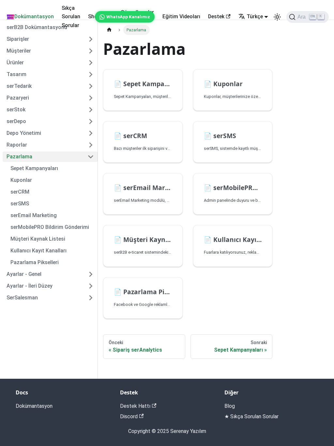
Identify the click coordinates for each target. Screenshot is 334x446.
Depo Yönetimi (24, 133)
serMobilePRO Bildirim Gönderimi (49, 227)
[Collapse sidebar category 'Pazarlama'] (91, 156)
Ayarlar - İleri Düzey (30, 286)
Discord (129, 416)
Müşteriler (19, 51)
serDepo (16, 121)
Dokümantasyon (34, 16)
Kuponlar (21, 180)
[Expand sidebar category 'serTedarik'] (91, 86)
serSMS (19, 203)
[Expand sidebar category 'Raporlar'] (91, 145)
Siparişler (18, 39)
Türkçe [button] (255, 16)
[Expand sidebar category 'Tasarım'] (91, 74)
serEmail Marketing (33, 215)
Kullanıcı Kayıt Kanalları (38, 250)
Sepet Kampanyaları (34, 168)
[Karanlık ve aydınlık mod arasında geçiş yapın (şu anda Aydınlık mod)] (277, 17)
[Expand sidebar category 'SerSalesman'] (91, 298)
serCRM (19, 192)
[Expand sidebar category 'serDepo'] (91, 121)
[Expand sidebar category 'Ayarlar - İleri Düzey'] (91, 286)
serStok (16, 109)
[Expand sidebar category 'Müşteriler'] (91, 51)
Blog (229, 406)
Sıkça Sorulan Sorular (71, 16)
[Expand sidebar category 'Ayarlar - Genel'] (91, 274)
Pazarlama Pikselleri (34, 262)
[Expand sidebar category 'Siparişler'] (91, 39)
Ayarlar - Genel (24, 274)
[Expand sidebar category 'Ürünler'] (91, 62)
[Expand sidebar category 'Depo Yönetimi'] (91, 133)
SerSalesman (22, 298)
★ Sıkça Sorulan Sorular (251, 416)
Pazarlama (19, 156)
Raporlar (17, 145)
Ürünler (15, 62)
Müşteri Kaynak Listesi (37, 239)
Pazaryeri (18, 98)
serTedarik (19, 86)
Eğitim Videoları (181, 16)
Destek (216, 16)
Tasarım (16, 74)
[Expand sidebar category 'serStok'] (91, 109)
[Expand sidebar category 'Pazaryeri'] (91, 98)
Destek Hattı (135, 406)
